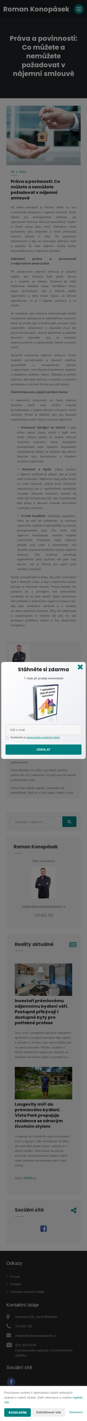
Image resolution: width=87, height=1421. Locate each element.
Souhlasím (17, 1412)
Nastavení (76, 1412)
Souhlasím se (18, 737)
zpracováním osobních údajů (43, 737)
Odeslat (44, 749)
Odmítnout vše (48, 1412)
